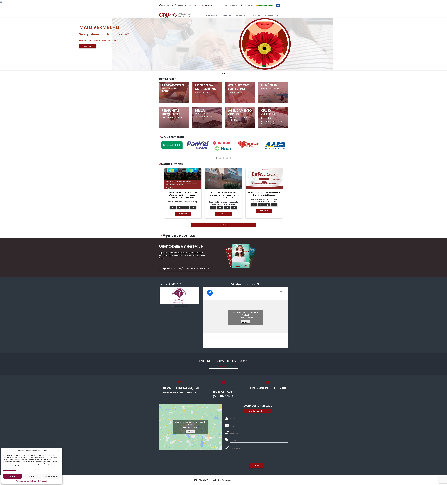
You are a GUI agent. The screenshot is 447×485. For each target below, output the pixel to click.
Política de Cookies (22, 481)
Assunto (233, 440)
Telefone (234, 433)
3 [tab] (223, 158)
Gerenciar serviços (9, 470)
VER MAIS (223, 225)
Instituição (211, 15)
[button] (59, 450)
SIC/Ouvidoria (271, 15)
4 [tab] (227, 158)
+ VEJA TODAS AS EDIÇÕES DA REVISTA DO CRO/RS (185, 268)
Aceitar (12, 476)
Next (444, 44)
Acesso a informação (266, 5)
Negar (31, 476)
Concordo (245, 322)
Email (232, 426)
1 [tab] (216, 158)
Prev (3, 44)
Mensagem (235, 448)
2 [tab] (220, 158)
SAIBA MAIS (183, 213)
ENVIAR (256, 465)
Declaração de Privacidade (39, 481)
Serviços (240, 15)
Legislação (254, 15)
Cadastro (225, 15)
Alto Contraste (249, 5)
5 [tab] (230, 158)
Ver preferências (51, 476)
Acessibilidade (233, 5)
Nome (232, 418)
